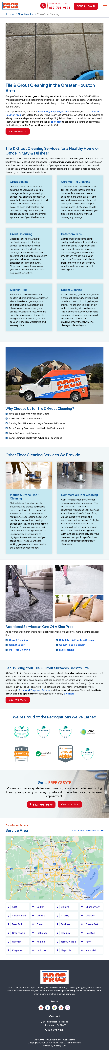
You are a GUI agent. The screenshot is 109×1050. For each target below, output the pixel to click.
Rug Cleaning (66, 649)
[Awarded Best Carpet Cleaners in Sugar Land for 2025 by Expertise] (43, 731)
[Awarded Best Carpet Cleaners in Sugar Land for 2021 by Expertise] (87, 753)
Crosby (65, 915)
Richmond (24, 690)
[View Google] (54, 1007)
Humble (41, 941)
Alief (14, 906)
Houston (90, 932)
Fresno (40, 924)
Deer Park (17, 924)
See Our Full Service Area (86, 830)
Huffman (16, 941)
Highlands (42, 932)
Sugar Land (63, 111)
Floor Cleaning (25, 14)
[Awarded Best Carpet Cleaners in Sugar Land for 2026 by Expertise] (21, 731)
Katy (53, 111)
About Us (39, 1039)
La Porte (41, 950)
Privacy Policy (53, 1039)
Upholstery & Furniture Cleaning (77, 639)
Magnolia (66, 950)
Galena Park (92, 924)
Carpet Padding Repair (72, 644)
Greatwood (18, 932)
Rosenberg (44, 111)
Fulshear (65, 924)
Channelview (92, 906)
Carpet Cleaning (18, 639)
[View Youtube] (41, 1007)
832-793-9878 (59, 7)
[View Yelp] (61, 1007)
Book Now (84, 6)
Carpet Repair (17, 644)
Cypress (35, 690)
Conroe (41, 915)
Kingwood (17, 950)
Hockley (65, 932)
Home (11, 14)
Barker (40, 906)
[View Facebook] (47, 1007)
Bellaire (45, 690)
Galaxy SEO (60, 1045)
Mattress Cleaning (19, 649)
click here (56, 121)
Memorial (91, 950)
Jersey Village (68, 941)
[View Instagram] (67, 1007)
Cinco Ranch (19, 915)
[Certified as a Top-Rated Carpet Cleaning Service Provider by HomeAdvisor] (65, 753)
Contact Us (68, 804)
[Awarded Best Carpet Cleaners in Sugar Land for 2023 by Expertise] (65, 731)
